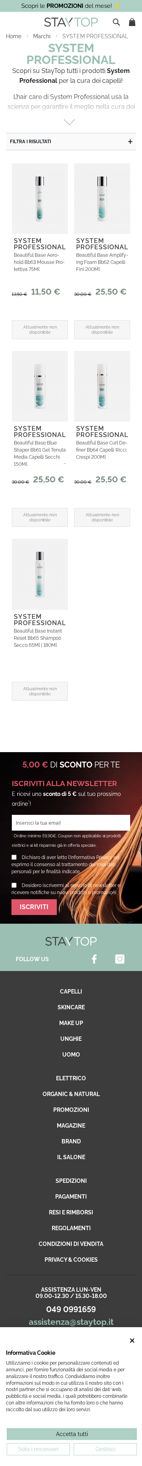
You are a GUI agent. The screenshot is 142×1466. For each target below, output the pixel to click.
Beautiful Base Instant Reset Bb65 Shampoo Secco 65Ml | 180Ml (38, 638)
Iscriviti (34, 907)
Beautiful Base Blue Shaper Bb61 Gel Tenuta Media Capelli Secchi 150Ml (40, 453)
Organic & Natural (71, 1094)
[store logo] (71, 22)
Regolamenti (71, 1228)
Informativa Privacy (91, 857)
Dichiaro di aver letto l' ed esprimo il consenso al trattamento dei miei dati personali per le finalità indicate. (65, 864)
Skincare (71, 1007)
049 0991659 (71, 1309)
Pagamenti (71, 1196)
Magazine (71, 1125)
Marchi (42, 36)
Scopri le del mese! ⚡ (71, 5)
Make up (71, 1023)
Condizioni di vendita (71, 1244)
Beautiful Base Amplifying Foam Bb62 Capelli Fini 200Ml (102, 262)
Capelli (71, 991)
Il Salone (71, 1157)
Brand (71, 1141)
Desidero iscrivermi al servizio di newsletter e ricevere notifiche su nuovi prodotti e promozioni (65, 889)
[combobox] (117, 22)
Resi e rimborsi (71, 1212)
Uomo (71, 1054)
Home (14, 36)
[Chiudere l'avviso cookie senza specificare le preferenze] (132, 1341)
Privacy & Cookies (71, 1260)
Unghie (71, 1039)
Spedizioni (71, 1181)
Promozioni (71, 1110)
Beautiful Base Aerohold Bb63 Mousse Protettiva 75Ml (39, 262)
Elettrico (71, 1078)
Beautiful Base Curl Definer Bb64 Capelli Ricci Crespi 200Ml (101, 450)
